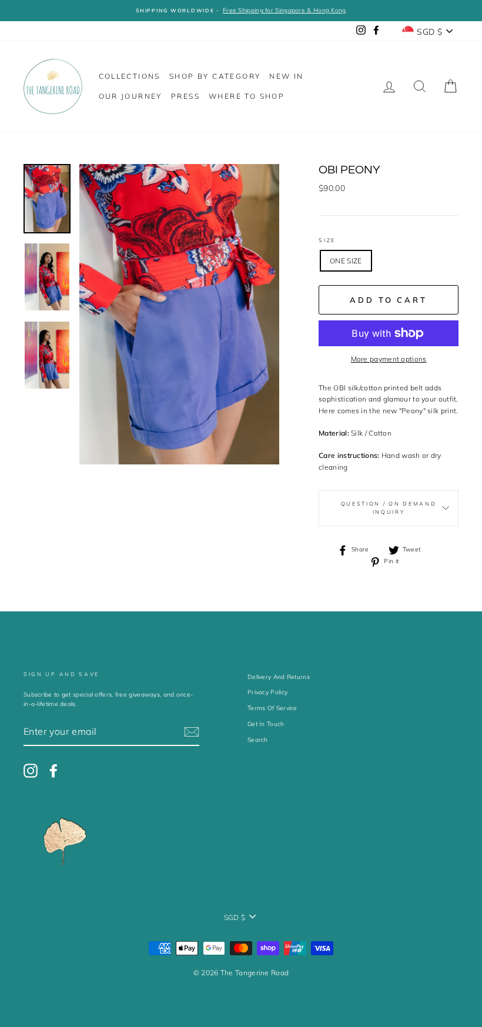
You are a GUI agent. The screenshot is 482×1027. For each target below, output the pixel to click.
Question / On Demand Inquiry (389, 507)
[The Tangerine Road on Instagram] (31, 771)
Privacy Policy (267, 692)
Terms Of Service (272, 708)
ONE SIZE (346, 260)
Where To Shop (246, 96)
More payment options (389, 358)
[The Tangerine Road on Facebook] (53, 771)
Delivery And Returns (278, 677)
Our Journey (130, 96)
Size (327, 240)
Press (185, 96)
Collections (129, 76)
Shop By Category (214, 76)
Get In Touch (265, 724)
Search (257, 740)
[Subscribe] (191, 732)
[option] (241, 10)
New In (286, 76)
